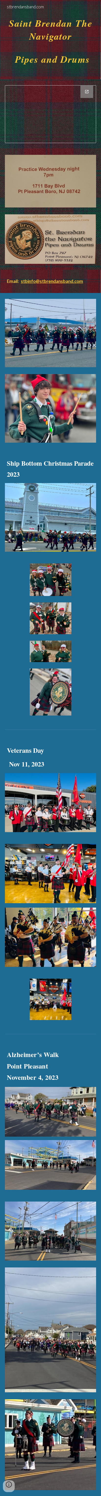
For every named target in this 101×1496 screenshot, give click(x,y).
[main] (50, 39)
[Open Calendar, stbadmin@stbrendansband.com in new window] (86, 91)
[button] (9, 1486)
